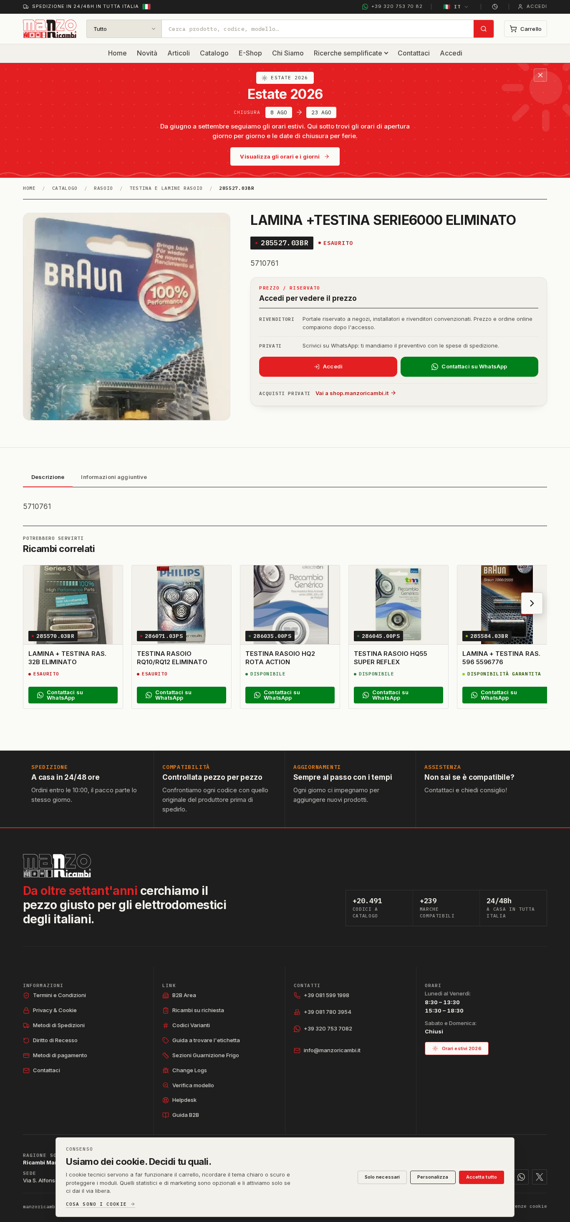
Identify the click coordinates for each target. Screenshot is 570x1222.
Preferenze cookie (522, 1206)
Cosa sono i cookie (96, 1204)
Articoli (178, 53)
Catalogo (214, 53)
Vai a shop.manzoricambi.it (351, 393)
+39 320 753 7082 (328, 1028)
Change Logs (189, 1070)
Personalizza (432, 1177)
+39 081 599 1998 (326, 995)
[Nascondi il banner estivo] (540, 75)
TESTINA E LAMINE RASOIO (166, 188)
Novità (147, 53)
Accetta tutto (481, 1177)
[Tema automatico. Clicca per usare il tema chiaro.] (494, 6)
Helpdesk (184, 1099)
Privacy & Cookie (55, 1010)
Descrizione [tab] (47, 477)
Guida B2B (185, 1114)
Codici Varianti (191, 1025)
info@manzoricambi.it (332, 1050)
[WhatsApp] (521, 1176)
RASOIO (103, 188)
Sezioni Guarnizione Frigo (205, 1055)
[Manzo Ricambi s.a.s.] (57, 865)
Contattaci (414, 53)
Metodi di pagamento (60, 1055)
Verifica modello (193, 1085)
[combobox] (318, 29)
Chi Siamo (288, 53)
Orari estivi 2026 (462, 1048)
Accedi (451, 53)
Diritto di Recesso (55, 1040)
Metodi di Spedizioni (59, 1025)
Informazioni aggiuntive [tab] (114, 477)
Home (117, 53)
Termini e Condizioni (59, 995)
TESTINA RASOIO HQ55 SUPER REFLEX (390, 658)
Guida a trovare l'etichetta (206, 1040)
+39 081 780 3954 (327, 1011)
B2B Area (184, 995)
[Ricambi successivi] (532, 603)
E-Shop (250, 53)
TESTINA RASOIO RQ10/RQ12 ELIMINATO (172, 658)
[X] (539, 1176)
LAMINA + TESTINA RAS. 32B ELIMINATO (67, 658)
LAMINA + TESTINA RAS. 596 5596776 (501, 658)
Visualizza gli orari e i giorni (280, 156)
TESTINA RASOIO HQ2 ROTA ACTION (280, 658)
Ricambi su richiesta (198, 1010)
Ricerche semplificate (348, 53)
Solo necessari (382, 1177)
